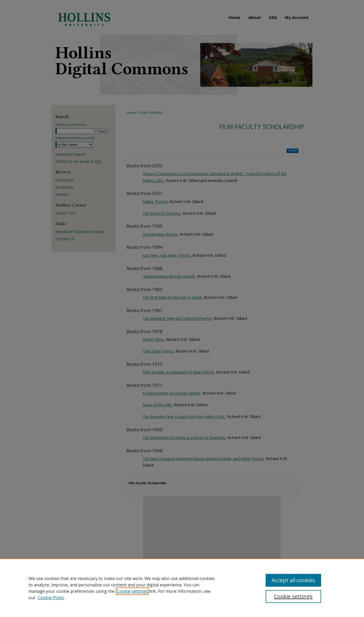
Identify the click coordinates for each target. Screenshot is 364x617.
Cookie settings (132, 591)
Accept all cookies (293, 580)
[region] (182, 587)
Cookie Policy (51, 598)
